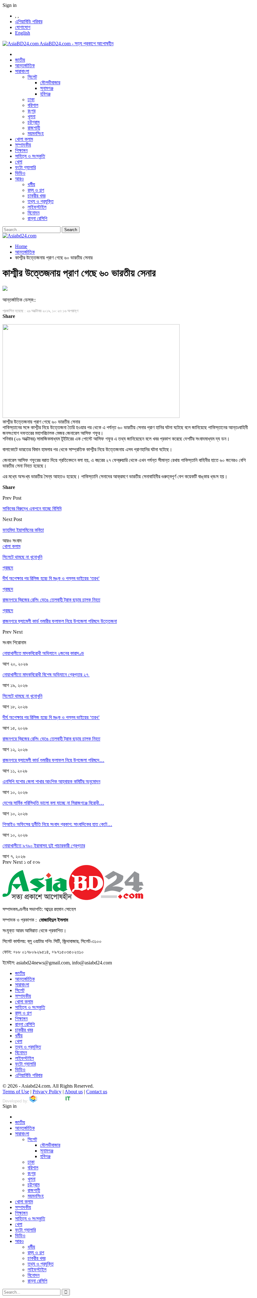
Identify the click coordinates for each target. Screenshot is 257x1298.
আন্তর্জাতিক (25, 65)
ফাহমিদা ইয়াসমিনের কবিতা (23, 530)
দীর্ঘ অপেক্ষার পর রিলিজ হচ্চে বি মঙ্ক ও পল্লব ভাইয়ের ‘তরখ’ (51, 717)
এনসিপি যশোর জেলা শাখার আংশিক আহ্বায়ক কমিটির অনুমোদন (51, 781)
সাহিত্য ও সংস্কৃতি (30, 156)
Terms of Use (16, 1091)
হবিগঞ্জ (45, 94)
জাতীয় (20, 60)
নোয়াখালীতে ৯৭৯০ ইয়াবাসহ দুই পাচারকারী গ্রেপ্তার (44, 845)
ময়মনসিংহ (36, 133)
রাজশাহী (34, 127)
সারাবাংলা (22, 71)
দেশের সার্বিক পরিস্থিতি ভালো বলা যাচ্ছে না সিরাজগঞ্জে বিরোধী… (53, 803)
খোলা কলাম (24, 139)
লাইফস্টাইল (37, 207)
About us (74, 1091)
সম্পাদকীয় (23, 144)
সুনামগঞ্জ (46, 88)
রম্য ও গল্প (36, 190)
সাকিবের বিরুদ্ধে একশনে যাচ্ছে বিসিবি (32, 508)
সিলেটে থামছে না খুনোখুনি (22, 696)
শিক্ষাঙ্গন (21, 150)
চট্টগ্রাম (33, 122)
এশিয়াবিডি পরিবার (28, 21)
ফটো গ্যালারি (25, 167)
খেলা (18, 161)
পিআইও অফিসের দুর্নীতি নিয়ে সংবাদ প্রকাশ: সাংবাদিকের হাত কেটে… (57, 824)
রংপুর (31, 111)
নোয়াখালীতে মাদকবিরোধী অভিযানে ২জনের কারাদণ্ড (43, 653)
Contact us (96, 1091)
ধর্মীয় (31, 184)
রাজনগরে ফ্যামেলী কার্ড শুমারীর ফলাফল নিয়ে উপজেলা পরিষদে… (53, 760)
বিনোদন (33, 212)
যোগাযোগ (22, 27)
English (22, 33)
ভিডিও (20, 173)
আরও (19, 178)
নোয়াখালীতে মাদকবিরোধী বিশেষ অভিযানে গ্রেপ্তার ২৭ (46, 674)
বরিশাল (33, 105)
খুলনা (31, 116)
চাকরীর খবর (36, 195)
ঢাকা (31, 99)
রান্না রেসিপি (37, 218)
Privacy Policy (47, 1091)
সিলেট (32, 77)
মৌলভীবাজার (50, 82)
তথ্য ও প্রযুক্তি (41, 201)
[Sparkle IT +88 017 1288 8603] (50, 1101)
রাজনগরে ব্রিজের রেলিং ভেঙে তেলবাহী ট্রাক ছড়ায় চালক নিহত (51, 738)
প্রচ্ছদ (8, 567)
